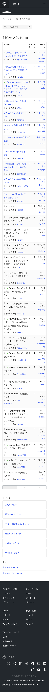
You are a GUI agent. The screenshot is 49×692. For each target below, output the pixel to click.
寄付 (29, 619)
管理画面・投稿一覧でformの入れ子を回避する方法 (15, 167)
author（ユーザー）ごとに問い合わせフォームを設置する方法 (16, 233)
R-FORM (10, 206)
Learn (5, 610)
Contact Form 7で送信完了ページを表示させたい (16, 291)
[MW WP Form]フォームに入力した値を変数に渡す (16, 276)
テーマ (29, 593)
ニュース (7, 593)
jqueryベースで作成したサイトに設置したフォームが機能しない (16, 341)
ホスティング (9, 598)
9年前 (43, 151)
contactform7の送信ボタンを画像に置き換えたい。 (16, 448)
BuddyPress (9, 645)
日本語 (11, 657)
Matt (6, 637)
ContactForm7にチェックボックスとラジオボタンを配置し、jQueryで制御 (16, 260)
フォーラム (7, 11)
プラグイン (31, 598)
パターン (30, 602)
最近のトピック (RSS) (13, 573)
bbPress (8, 641)
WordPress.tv (10, 624)
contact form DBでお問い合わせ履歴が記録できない (16, 432)
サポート (7, 615)
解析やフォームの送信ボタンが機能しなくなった (16, 70)
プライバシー (9, 602)
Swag (29, 624)
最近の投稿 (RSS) (11, 567)
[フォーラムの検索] (29, 27)
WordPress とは (10, 589)
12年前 (42, 381)
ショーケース (32, 589)
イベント (30, 615)
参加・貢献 (31, 610)
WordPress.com (11, 632)
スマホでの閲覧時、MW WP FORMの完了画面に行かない (16, 306)
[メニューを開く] (45, 4)
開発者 (6, 619)
